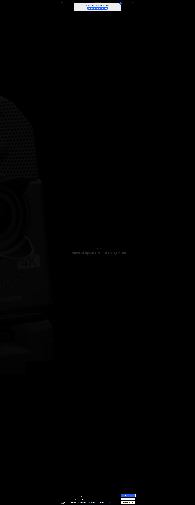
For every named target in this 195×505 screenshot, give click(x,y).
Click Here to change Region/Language (97, 8)
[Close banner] (137, 494)
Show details (108, 502)
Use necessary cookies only (128, 502)
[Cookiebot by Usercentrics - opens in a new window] (62, 503)
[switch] (84, 502)
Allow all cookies (128, 495)
